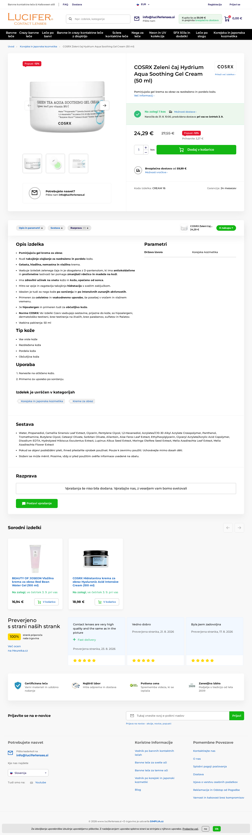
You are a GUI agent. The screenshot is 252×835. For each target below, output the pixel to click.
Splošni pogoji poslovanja (210, 766)
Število (139, 149)
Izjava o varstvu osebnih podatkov (215, 782)
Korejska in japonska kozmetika (38, 46)
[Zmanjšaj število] (146, 152)
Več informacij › (144, 95)
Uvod (11, 46)
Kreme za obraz (83, 401)
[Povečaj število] (146, 147)
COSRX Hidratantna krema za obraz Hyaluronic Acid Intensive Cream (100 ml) (96, 581)
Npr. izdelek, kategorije (90, 19)
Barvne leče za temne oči (151, 770)
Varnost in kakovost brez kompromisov (218, 797)
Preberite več (190, 828)
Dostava (77, 4)
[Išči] (70, 19)
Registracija (215, 4)
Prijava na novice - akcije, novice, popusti (148, 723)
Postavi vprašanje (39, 503)
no (205, 828)
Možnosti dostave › (185, 111)
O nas (197, 758)
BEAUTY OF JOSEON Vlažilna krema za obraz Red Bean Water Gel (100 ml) (33, 581)
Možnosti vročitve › (156, 172)
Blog (138, 789)
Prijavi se (235, 4)
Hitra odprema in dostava (99, 687)
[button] (104, 105)
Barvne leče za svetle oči (151, 762)
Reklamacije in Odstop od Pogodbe (216, 789)
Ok (217, 828)
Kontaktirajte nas (204, 750)
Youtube (40, 782)
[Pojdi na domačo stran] (30, 19)
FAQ (65, 4)
